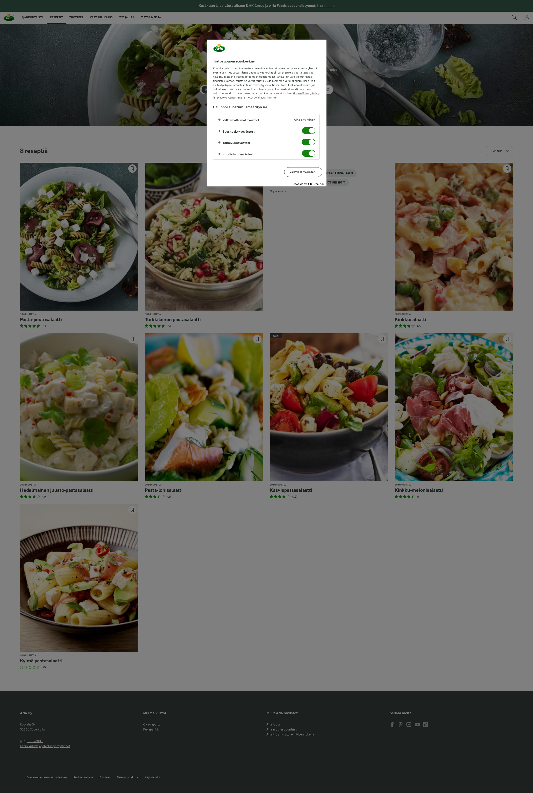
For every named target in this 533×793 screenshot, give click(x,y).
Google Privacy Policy (306, 93)
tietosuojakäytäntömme (261, 97)
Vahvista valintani (303, 172)
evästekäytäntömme (229, 97)
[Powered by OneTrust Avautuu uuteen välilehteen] (308, 183)
